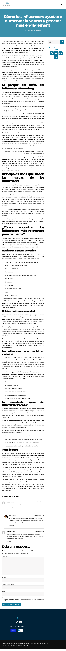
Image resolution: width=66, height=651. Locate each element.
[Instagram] (16, 622)
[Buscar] (62, 42)
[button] (61, 4)
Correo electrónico (8, 584)
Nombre (5, 577)
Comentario (6, 556)
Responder (9, 509)
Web (3, 591)
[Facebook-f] (13, 622)
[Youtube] (20, 622)
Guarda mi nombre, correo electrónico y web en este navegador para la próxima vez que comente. (23, 600)
